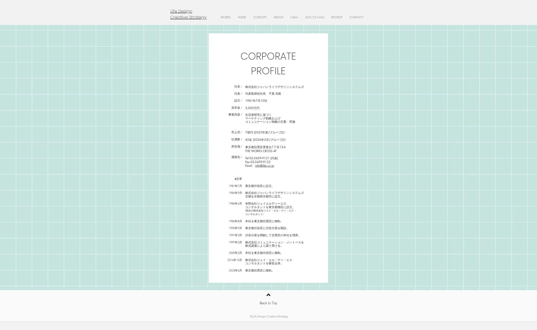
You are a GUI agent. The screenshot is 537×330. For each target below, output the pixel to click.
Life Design (181, 11)
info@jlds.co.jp (264, 166)
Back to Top (268, 303)
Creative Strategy (188, 17)
